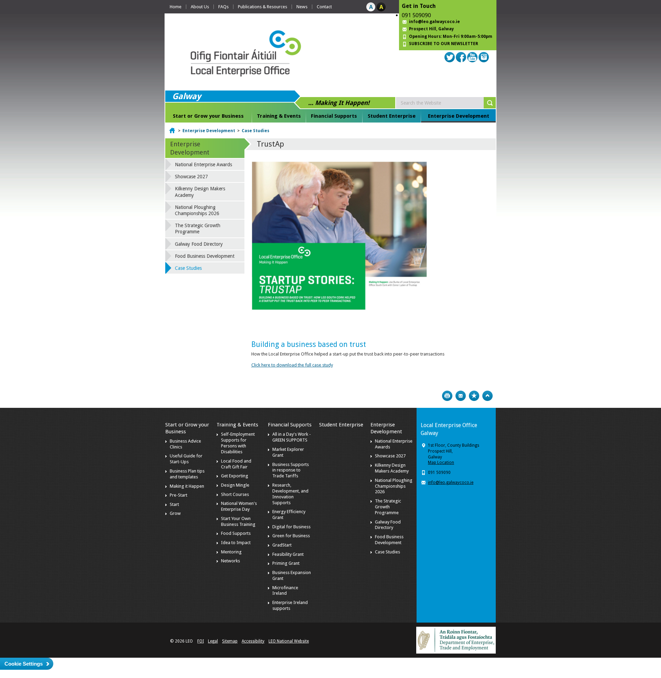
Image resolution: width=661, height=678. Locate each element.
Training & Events (279, 116)
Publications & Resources (262, 6)
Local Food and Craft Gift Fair (236, 463)
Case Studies (255, 130)
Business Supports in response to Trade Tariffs (290, 470)
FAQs (223, 6)
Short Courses (235, 494)
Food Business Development (204, 256)
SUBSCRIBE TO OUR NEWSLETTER (443, 43)
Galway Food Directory (199, 244)
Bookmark (474, 396)
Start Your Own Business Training (238, 521)
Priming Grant (286, 563)
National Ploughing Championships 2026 (197, 210)
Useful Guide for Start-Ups (186, 458)
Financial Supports (334, 116)
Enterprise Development (458, 116)
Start (174, 504)
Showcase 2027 (191, 176)
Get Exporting (234, 475)
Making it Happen (187, 486)
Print (447, 396)
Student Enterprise (392, 116)
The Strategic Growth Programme (197, 228)
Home (175, 6)
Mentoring (231, 551)
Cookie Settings (23, 664)
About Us (200, 6)
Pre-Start (178, 495)
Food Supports (236, 533)
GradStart (282, 545)
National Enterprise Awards (203, 164)
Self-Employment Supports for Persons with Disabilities (238, 443)
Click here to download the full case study (292, 365)
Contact (324, 6)
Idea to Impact (236, 542)
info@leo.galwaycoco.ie (434, 21)
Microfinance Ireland (285, 590)
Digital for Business (291, 526)
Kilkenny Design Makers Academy (200, 192)
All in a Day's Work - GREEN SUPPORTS (291, 437)
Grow (175, 513)
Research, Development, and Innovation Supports (290, 494)
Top (487, 396)
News (301, 6)
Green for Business (291, 535)
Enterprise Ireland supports (290, 605)
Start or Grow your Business (208, 116)
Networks (230, 560)
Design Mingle (235, 485)
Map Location (441, 462)
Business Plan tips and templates (187, 473)
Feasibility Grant (288, 554)
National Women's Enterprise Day (239, 506)
